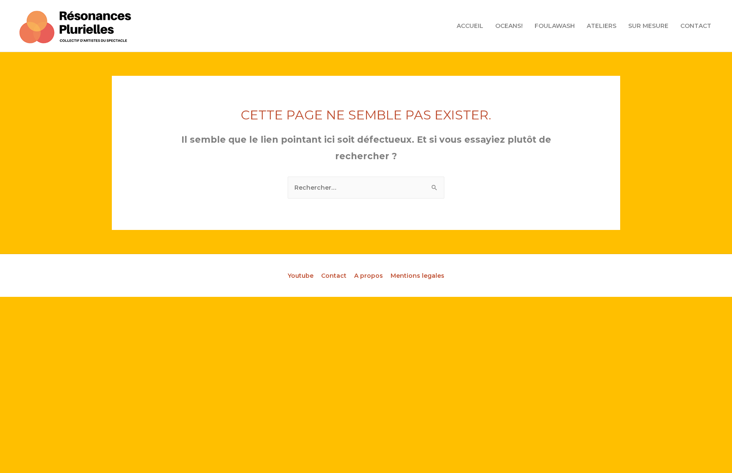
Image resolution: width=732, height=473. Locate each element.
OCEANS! (509, 26)
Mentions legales (417, 275)
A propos (368, 275)
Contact (334, 275)
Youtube (300, 275)
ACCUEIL (470, 26)
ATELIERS (601, 26)
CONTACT (695, 26)
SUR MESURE (648, 26)
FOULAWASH (555, 26)
